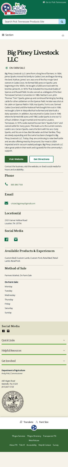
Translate (28, 422)
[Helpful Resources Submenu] (63, 350)
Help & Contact (44, 445)
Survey (56, 445)
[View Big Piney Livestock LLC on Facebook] (6, 240)
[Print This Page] (63, 35)
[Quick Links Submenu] (63, 340)
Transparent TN (49, 436)
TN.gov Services (18, 436)
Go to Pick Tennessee (56, 2)
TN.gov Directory (34, 436)
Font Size (43, 422)
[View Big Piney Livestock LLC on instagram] (15, 240)
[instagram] (8, 331)
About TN (13, 445)
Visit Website (16, 159)
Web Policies (34, 440)
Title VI (22, 445)
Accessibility (32, 445)
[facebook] (3, 331)
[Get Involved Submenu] (63, 360)
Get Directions (41, 159)
